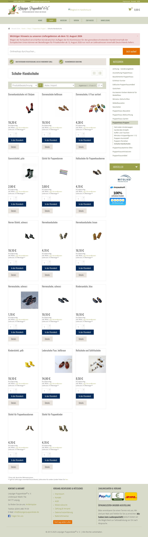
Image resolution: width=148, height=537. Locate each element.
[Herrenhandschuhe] (57, 236)
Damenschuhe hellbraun (52, 94)
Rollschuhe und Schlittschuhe (88, 350)
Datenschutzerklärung (64, 512)
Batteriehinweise (62, 516)
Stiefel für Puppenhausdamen (20, 414)
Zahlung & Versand (62, 508)
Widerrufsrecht (61, 505)
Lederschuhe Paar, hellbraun (54, 350)
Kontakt (133, 1)
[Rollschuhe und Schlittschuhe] (91, 364)
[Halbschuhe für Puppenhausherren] (91, 172)
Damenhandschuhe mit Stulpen (21, 94)
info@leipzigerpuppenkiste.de (40, 1)
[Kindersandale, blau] (91, 300)
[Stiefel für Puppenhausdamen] (23, 428)
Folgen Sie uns (17, 516)
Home (40, 20)
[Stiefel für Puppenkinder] (57, 428)
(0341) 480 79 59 (19, 1)
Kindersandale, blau (84, 286)
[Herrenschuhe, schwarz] (23, 300)
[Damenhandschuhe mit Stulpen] (23, 108)
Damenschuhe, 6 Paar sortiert (88, 94)
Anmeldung (105, 20)
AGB (138, 1)
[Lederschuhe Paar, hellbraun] (57, 364)
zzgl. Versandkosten (21, 128)
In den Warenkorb (17, 140)
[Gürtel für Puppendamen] (57, 172)
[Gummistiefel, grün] (23, 172)
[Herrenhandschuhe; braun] (91, 236)
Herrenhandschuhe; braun (86, 222)
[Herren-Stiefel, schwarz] (23, 236)
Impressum (126, 1)
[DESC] (40, 85)
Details (13, 146)
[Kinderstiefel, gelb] (23, 364)
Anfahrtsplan (31, 504)
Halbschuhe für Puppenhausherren (90, 158)
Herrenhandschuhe (49, 222)
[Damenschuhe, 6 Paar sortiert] (91, 108)
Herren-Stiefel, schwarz (18, 222)
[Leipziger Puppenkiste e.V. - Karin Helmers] (29, 9)
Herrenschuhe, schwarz (17, 286)
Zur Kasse (90, 20)
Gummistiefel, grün (16, 158)
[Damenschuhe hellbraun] (57, 108)
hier (66, 479)
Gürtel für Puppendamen (52, 158)
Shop (51, 20)
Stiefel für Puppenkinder (52, 414)
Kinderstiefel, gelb (15, 350)
